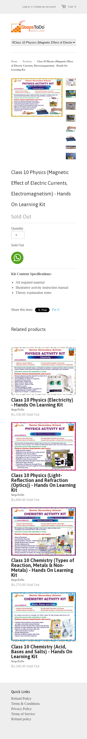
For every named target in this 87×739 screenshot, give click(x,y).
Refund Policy (21, 698)
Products (27, 61)
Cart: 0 (72, 6)
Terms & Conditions (25, 704)
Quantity (17, 228)
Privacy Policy (21, 709)
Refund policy (21, 719)
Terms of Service (23, 714)
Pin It (55, 309)
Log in (26, 6)
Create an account (45, 6)
